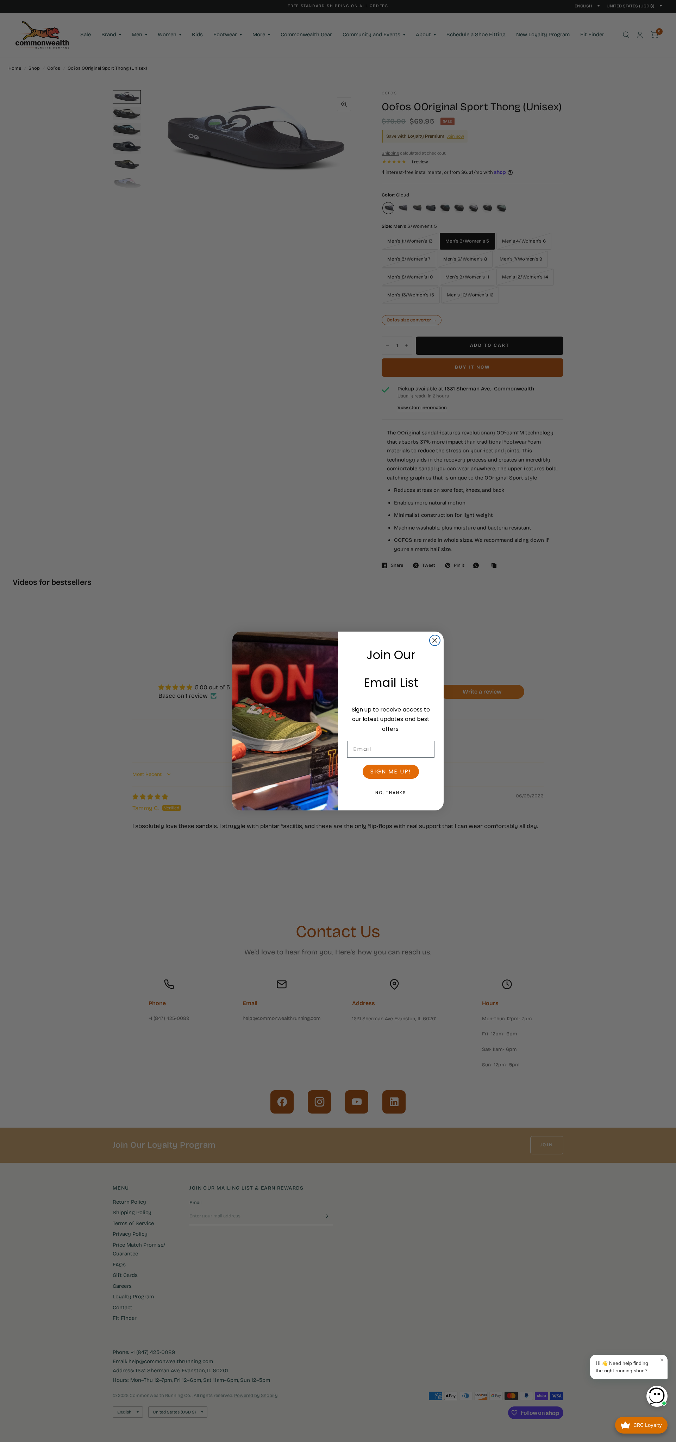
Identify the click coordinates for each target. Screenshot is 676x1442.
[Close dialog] (435, 640)
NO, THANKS (390, 793)
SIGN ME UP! (390, 771)
